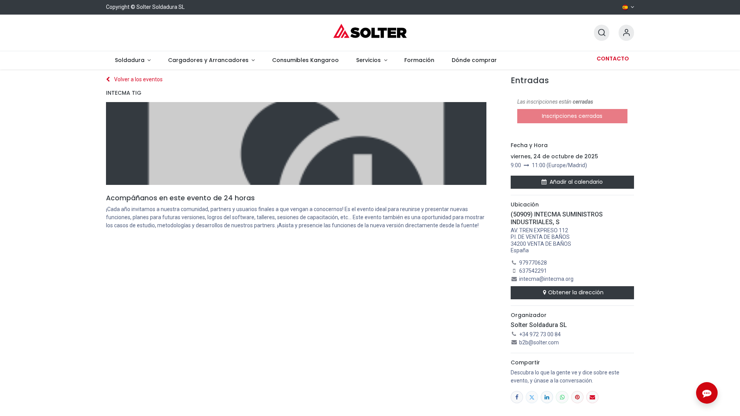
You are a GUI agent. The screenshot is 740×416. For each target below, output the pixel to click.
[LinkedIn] (547, 397)
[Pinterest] (577, 397)
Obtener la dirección (576, 292)
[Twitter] (532, 397)
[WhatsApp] (562, 397)
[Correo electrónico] (592, 397)
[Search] (601, 33)
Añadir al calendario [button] (576, 182)
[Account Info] (626, 33)
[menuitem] (132, 60)
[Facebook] (517, 397)
